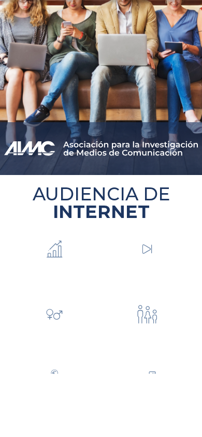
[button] (54, 267)
